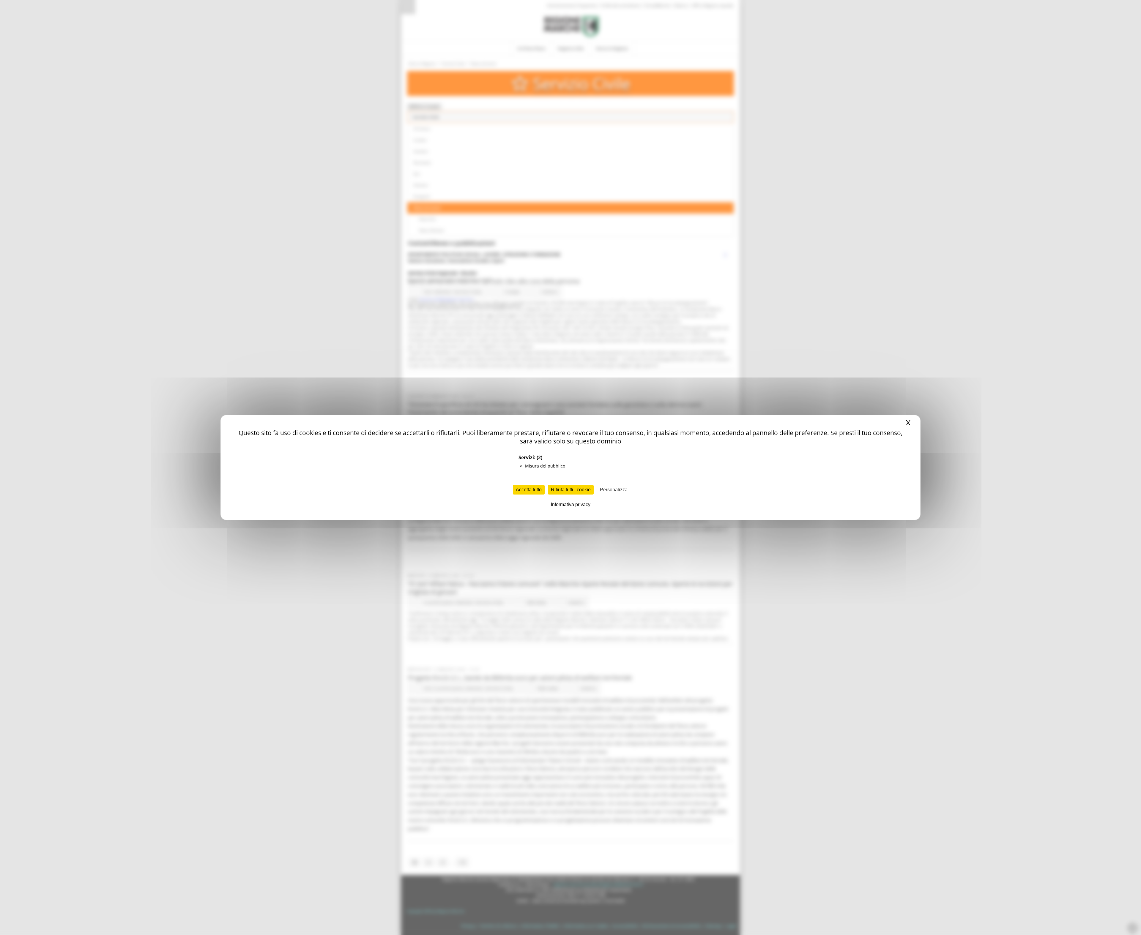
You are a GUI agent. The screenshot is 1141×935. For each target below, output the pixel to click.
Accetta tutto (529, 489)
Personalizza (614, 489)
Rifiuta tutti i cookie (571, 489)
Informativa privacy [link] (570, 504)
